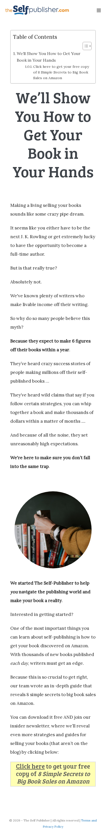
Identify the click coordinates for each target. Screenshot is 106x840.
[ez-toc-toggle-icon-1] (84, 46)
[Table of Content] (87, 46)
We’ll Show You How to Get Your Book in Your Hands (49, 57)
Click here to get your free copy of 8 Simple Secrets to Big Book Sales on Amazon (61, 72)
